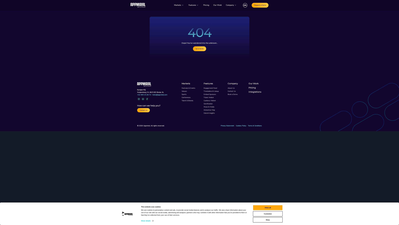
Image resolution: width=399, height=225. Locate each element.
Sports (184, 94)
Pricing (252, 87)
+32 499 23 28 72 (144, 95)
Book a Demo (233, 94)
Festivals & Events (188, 88)
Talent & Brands (187, 100)
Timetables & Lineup (211, 91)
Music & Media (209, 107)
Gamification (208, 104)
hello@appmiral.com (160, 95)
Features (208, 83)
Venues (184, 91)
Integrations (255, 92)
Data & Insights (209, 113)
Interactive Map (209, 110)
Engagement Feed (210, 88)
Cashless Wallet (210, 100)
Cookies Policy (241, 126)
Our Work (254, 83)
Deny (268, 220)
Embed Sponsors (210, 94)
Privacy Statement (227, 126)
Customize (268, 214)
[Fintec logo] (145, 84)
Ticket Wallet (209, 97)
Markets (186, 83)
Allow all (268, 208)
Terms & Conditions (255, 126)
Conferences (186, 97)
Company (230, 5)
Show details (146, 221)
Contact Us (232, 91)
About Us (231, 88)
